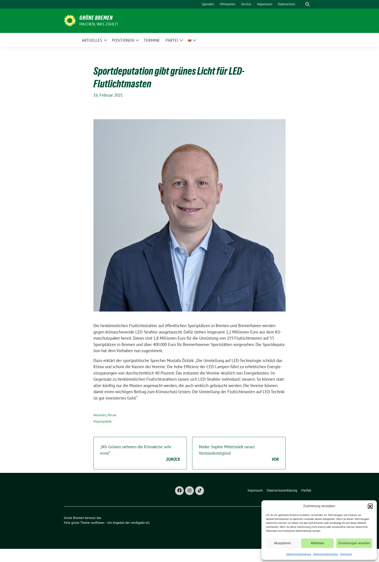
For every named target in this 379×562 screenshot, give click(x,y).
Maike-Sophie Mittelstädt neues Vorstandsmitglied (239, 453)
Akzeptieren (282, 543)
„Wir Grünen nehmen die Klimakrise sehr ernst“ (140, 453)
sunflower (98, 523)
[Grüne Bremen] (70, 20)
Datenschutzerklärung (298, 554)
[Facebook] (179, 490)
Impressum (346, 554)
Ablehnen (317, 543)
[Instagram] (189, 490)
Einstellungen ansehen (354, 543)
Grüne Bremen (96, 17)
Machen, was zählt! (98, 24)
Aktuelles (99, 415)
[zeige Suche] (307, 4)
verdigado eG (140, 523)
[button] (370, 506)
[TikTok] (199, 490)
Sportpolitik (103, 421)
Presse (112, 415)
